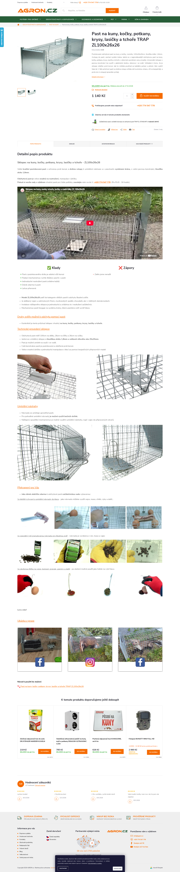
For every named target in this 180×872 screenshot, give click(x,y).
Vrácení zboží (23, 848)
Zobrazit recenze (40, 785)
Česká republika (54, 837)
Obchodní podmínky (26, 842)
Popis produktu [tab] (35, 144)
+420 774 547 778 (146, 105)
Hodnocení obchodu (37, 2)
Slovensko (52, 839)
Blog (20, 851)
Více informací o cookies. (95, 863)
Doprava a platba (22, 2)
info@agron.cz (138, 836)
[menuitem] (30, 19)
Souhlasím (117, 868)
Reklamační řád (24, 845)
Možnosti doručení (101, 90)
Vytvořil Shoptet (158, 868)
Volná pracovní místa (26, 858)
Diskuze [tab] (71, 144)
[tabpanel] (36, 732)
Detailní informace (97, 77)
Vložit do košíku (151, 96)
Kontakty (49, 2)
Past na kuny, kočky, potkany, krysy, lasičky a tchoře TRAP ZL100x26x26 (52, 686)
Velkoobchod (23, 854)
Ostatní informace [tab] (108, 144)
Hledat (112, 10)
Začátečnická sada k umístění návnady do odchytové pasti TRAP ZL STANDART (129, 122)
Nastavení (63, 868)
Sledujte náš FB (139, 843)
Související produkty (143, 144)
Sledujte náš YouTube (141, 847)
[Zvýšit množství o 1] (132, 94)
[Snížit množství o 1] (132, 97)
